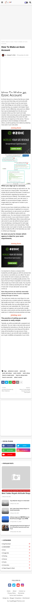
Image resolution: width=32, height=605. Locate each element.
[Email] (17, 382)
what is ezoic (9, 42)
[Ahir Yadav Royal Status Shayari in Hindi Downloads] (5, 511)
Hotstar (16, 559)
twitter (25, 446)
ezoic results (17, 373)
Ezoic (16, 550)
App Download (16, 544)
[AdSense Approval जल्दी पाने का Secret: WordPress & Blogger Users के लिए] (5, 519)
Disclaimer (21, 593)
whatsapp (10, 450)
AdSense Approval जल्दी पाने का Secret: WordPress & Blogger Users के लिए (20, 517)
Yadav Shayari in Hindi (16, 568)
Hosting (16, 556)
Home (3, 42)
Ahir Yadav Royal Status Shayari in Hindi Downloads (19, 509)
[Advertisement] (16, 22)
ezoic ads (22, 371)
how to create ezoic (8, 375)
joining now (16, 314)
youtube (9, 454)
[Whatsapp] (10, 382)
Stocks (16, 562)
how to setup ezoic (21, 375)
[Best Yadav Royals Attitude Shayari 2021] (16, 477)
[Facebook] (3, 382)
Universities (16, 565)
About (14, 591)
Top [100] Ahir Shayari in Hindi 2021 (19, 500)
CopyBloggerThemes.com (17, 601)
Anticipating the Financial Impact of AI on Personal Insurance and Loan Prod (20, 527)
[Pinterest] (13, 382)
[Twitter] (6, 382)
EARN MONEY (16, 547)
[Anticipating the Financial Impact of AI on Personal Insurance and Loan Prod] (5, 528)
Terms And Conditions (16, 595)
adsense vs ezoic (13, 371)
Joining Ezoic (16, 128)
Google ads (16, 553)
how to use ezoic (7, 377)
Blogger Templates (15, 598)
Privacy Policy (12, 593)
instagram (25, 450)
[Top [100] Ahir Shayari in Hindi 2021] (5, 503)
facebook (10, 446)
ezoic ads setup (7, 373)
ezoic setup (26, 373)
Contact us (22, 591)
